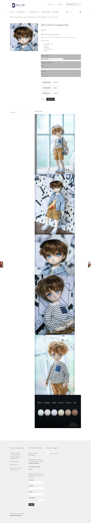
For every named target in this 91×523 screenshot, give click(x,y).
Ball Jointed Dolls (18, 17)
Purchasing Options (33, 12)
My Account (50, 4)
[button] (36, 25)
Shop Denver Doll (21, 12)
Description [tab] (12, 112)
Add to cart (50, 99)
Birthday (31, 492)
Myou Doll (25, 17)
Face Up (45, 76)
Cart (55, 4)
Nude (43, 65)
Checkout (60, 4)
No (42, 74)
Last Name (31, 486)
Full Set (45, 67)
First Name (31, 480)
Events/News (56, 12)
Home (11, 12)
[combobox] (54, 453)
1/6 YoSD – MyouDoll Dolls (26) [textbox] (55, 453)
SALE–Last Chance (46, 12)
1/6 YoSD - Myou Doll (32, 17)
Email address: (32, 498)
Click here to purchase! (34, 463)
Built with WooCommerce (16, 515)
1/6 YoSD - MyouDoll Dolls (41, 17)
